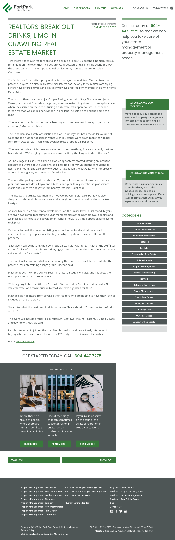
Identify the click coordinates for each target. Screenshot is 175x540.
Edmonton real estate (144, 235)
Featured (144, 241)
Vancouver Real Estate (144, 322)
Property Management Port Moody (39, 510)
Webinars (117, 8)
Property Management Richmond (38, 499)
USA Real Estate (144, 315)
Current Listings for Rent (77, 502)
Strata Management (144, 291)
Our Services (82, 8)
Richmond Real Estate (144, 285)
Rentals (144, 278)
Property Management (144, 266)
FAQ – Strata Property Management (83, 487)
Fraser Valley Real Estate (144, 254)
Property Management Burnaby (37, 502)
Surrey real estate (144, 303)
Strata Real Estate (144, 297)
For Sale (144, 248)
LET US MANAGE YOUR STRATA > (147, 174)
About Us (100, 8)
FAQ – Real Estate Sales (77, 495)
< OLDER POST (16, 459)
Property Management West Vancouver (41, 491)
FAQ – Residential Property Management (86, 491)
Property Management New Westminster (42, 506)
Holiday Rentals (144, 260)
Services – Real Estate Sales (124, 499)
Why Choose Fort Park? (122, 487)
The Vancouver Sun (25, 341)
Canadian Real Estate (144, 229)
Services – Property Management (127, 491)
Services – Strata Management (126, 495)
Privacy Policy (27, 530)
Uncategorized (144, 309)
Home (65, 8)
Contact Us (140, 8)
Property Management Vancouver (38, 487)
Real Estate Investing (144, 272)
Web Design (27, 534)
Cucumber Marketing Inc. (55, 534)
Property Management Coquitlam (38, 514)
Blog (112, 502)
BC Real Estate (144, 223)
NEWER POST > (107, 459)
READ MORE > (31, 444)
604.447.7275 (88, 356)
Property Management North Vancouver (41, 495)
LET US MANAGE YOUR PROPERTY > (142, 104)
